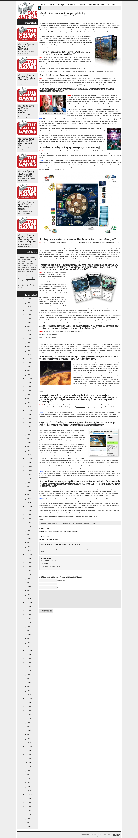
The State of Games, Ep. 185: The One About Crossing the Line (26, 142)
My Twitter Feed (39, 8)
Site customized (92, 836)
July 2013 (27, 679)
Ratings (61, 4)
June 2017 (27, 491)
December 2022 (27, 315)
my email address (30, 279)
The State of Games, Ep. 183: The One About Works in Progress (26, 205)
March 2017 (27, 503)
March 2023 (27, 307)
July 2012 (27, 727)
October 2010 (27, 811)
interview (90, 523)
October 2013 (27, 667)
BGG (106, 370)
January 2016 (28, 559)
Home (43, 4)
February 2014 (27, 651)
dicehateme (49, 15)
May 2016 (27, 543)
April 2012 (27, 739)
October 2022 (27, 319)
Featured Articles (51, 523)
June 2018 (27, 443)
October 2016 (27, 523)
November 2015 (27, 567)
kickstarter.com (69, 38)
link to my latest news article (70, 516)
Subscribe (71, 4)
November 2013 (27, 663)
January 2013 (28, 703)
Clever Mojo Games (51, 36)
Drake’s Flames (86, 383)
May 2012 (27, 735)
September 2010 (27, 815)
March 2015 (27, 599)
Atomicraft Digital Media (104, 836)
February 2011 (27, 795)
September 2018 (27, 431)
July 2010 (27, 823)
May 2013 (27, 687)
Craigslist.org (48, 286)
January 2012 (28, 751)
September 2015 (27, 575)
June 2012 (27, 731)
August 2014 (27, 627)
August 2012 (27, 723)
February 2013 (27, 699)
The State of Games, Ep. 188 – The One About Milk (26, 46)
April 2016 (27, 547)
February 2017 (27, 507)
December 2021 (27, 339)
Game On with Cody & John (108, 381)
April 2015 (27, 595)
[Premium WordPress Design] (116, 837)
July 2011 (27, 775)
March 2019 (27, 407)
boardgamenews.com (80, 368)
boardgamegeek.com (104, 356)
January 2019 (28, 415)
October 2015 (27, 571)
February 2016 (27, 555)
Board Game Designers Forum (73, 404)
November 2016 (27, 519)
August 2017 (27, 483)
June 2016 (27, 539)
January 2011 (27, 799)
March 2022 (27, 331)
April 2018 (27, 451)
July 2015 (27, 583)
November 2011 (27, 759)
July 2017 (27, 487)
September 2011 (27, 767)
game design (79, 523)
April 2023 (27, 303)
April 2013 (27, 691)
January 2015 (28, 607)
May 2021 (27, 347)
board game (72, 523)
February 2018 (27, 459)
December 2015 (27, 563)
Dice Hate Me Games (96, 4)
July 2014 (27, 631)
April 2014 (27, 643)
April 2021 (27, 351)
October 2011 (27, 763)
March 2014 (27, 647)
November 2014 (27, 615)
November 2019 (27, 391)
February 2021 (27, 359)
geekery (85, 523)
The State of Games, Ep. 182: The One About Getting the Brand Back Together (26, 238)
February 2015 (27, 603)
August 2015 (27, 579)
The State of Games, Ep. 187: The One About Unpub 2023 (26, 77)
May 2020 (27, 371)
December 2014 (27, 611)
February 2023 (27, 311)
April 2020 (27, 375)
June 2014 (27, 635)
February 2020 (27, 379)
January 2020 (28, 383)
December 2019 (27, 387)
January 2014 (28, 655)
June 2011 (27, 779)
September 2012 (27, 719)
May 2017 (27, 495)
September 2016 (27, 527)
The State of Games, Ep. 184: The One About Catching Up (26, 173)
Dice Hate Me (27, 10)
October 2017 (27, 475)
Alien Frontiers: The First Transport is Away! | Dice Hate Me (59, 544)
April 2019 (27, 403)
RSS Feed (111, 4)
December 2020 (27, 363)
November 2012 (27, 711)
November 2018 (27, 423)
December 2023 (27, 299)
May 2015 (27, 591)
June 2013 (27, 683)
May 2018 (27, 447)
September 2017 (27, 479)
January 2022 (28, 335)
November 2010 (27, 807)
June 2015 (27, 587)
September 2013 (27, 671)
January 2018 (28, 463)
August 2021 (27, 343)
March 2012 (27, 743)
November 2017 (27, 471)
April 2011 (28, 787)
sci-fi (94, 523)
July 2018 (27, 439)
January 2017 (28, 511)
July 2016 (27, 535)
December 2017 (27, 467)
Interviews (59, 523)
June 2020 (27, 367)
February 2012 (27, 747)
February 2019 (27, 411)
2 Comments (71, 15)
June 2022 (27, 323)
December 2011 (27, 755)
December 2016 (27, 515)
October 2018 (27, 427)
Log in (109, 834)
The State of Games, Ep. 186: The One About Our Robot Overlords (26, 109)
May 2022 (27, 327)
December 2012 (27, 707)
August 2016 (27, 531)
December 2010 (27, 803)
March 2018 (27, 455)
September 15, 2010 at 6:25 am (49, 546)
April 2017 (27, 499)
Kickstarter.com (98, 348)
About (52, 4)
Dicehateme (44, 558)
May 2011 (27, 783)
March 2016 (27, 551)
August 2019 (27, 395)
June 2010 (27, 827)
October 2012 (27, 715)
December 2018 (27, 419)
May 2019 (27, 399)
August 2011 (27, 771)
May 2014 (27, 639)
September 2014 (27, 623)
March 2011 (27, 791)
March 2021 (27, 355)
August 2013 (27, 675)
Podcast (82, 4)
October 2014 (27, 619)
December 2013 (27, 659)
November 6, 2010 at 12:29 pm (48, 560)
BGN (110, 370)
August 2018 (27, 435)
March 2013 (27, 695)
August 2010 (27, 819)
